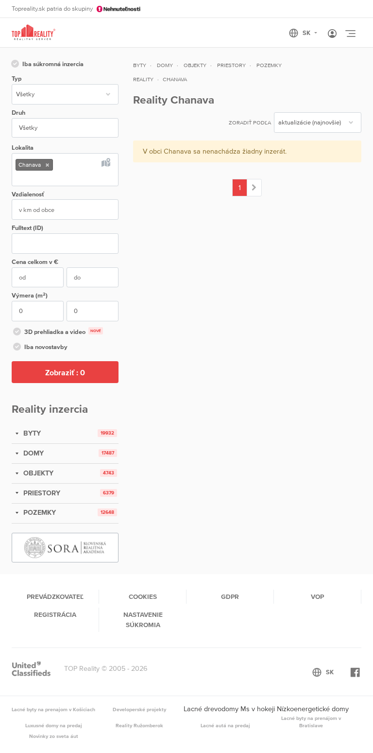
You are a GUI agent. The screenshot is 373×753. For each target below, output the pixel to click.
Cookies (143, 596)
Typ (16, 78)
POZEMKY (38, 512)
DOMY (32, 453)
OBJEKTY (37, 473)
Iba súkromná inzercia (53, 64)
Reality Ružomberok (139, 725)
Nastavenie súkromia (143, 619)
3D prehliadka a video (62, 331)
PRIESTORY (40, 493)
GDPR (230, 596)
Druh (18, 112)
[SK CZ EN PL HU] (307, 33)
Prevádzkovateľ (55, 596)
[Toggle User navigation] (332, 34)
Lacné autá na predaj (225, 725)
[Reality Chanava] (254, 187)
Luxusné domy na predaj (53, 725)
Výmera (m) (30, 295)
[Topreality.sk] (33, 33)
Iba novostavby (46, 346)
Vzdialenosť (28, 194)
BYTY (31, 433)
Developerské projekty (139, 709)
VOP (317, 596)
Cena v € (35, 261)
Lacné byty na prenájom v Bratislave (311, 722)
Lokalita (23, 147)
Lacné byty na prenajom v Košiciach (53, 709)
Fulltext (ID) (27, 227)
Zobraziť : (65, 372)
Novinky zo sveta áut (53, 736)
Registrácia (55, 614)
